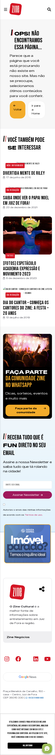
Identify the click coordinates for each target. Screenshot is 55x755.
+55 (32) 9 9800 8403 (35, 698)
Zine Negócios (18, 637)
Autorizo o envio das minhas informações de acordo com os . (27, 512)
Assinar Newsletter (26, 494)
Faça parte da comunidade (26, 410)
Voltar (17, 109)
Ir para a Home (36, 109)
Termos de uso (33, 515)
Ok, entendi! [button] (27, 745)
